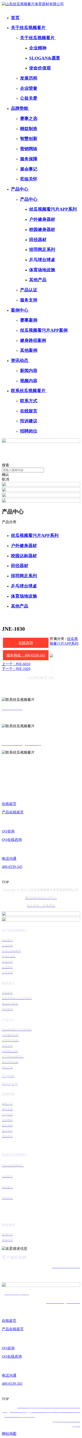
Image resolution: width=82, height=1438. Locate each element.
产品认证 (28, 290)
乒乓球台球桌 (42, 259)
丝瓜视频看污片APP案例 (44, 330)
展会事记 (28, 169)
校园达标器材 (24, 555)
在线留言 (28, 411)
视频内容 (28, 380)
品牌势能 (20, 108)
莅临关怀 (28, 179)
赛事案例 (28, 320)
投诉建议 (28, 421)
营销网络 (28, 148)
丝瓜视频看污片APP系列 (53, 209)
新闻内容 (28, 370)
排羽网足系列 (42, 249)
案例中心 (20, 310)
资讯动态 (20, 360)
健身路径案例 (33, 340)
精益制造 (28, 128)
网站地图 (9, 1434)
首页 (15, 17)
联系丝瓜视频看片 (29, 390)
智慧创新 (28, 138)
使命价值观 (40, 68)
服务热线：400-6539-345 (25, 655)
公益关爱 (28, 98)
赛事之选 (28, 118)
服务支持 (28, 300)
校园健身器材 (42, 229)
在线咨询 (25, 643)
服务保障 (28, 158)
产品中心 (20, 189)
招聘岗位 (28, 431)
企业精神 (37, 48)
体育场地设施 (42, 269)
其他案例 (28, 350)
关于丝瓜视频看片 (29, 27)
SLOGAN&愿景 (44, 58)
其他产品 (37, 279)
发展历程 (28, 78)
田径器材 (37, 239)
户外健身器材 (42, 219)
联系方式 (28, 400)
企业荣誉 (28, 88)
